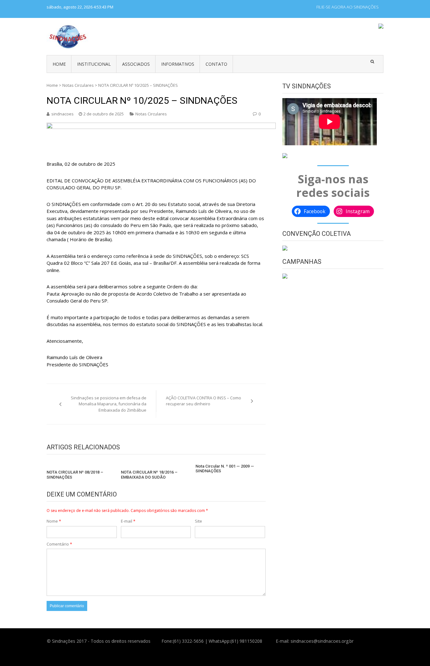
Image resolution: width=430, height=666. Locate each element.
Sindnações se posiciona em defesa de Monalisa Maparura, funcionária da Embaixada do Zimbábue (108, 404)
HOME (59, 64)
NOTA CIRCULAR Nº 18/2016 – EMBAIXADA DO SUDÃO (149, 475)
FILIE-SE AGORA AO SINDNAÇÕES (347, 7)
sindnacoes (62, 114)
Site (198, 521)
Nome (54, 521)
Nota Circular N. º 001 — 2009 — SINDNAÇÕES (224, 469)
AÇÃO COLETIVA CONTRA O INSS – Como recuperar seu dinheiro (203, 401)
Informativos (177, 64)
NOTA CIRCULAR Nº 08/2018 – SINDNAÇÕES (75, 475)
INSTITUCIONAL (94, 64)
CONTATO (216, 64)
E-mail (128, 521)
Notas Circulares (78, 85)
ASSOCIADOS (136, 64)
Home (52, 85)
